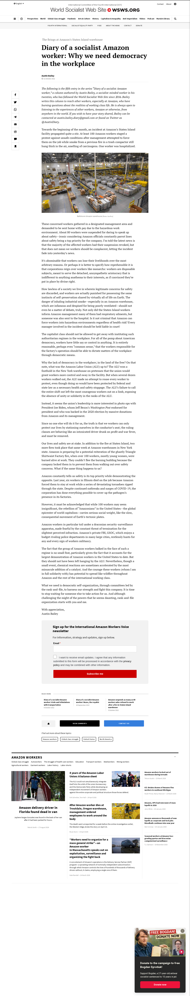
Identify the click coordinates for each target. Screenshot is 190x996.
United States (89, 739)
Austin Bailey (48, 75)
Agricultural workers (20, 765)
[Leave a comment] (15, 139)
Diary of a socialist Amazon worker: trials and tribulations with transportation (57, 702)
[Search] (175, 20)
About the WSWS (113, 25)
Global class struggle (70, 739)
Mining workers (123, 761)
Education (80, 761)
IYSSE (99, 25)
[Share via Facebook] (15, 94)
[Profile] (175, 4)
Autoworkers (36, 761)
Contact (160, 4)
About (168, 4)
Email (56, 643)
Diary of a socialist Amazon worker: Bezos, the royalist (87, 701)
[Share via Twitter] (15, 102)
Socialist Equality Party (82, 25)
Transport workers (93, 761)
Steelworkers (109, 761)
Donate (139, 25)
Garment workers (38, 765)
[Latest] (21, 20)
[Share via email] (15, 124)
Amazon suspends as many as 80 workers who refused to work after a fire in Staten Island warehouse (121, 703)
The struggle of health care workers (58, 761)
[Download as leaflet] (15, 131)
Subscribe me (95, 673)
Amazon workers (50, 739)
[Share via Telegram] (15, 116)
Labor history (52, 765)
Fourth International (57, 25)
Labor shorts (66, 765)
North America (106, 739)
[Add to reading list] (15, 146)
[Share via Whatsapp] (15, 109)
